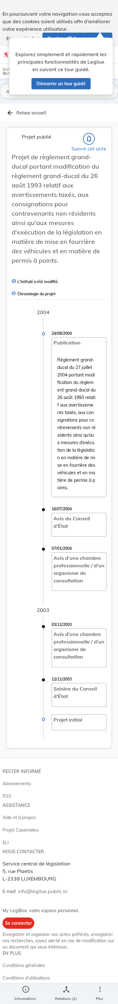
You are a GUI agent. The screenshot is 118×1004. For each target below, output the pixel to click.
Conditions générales (24, 965)
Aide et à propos (19, 817)
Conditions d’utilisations (26, 978)
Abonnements (17, 783)
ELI (6, 842)
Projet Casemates (21, 830)
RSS (7, 796)
